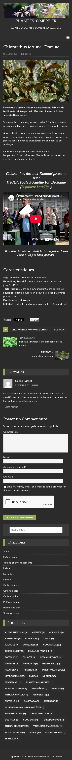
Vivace (35, 732)
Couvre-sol (52, 644)
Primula (58, 688)
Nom (6, 457)
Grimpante (30, 663)
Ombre (7, 579)
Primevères (39, 688)
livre (33, 676)
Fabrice (27, 53)
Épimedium (12, 738)
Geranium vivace (50, 657)
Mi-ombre (8, 573)
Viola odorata (15, 732)
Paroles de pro (11, 607)
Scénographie (11, 613)
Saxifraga (31, 701)
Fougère (29, 657)
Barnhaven (13, 638)
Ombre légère (10, 590)
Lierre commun (15, 676)
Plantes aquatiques (39, 682)
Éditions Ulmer (55, 732)
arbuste (38, 632)
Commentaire (11, 431)
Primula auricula (16, 694)
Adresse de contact (14, 466)
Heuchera (12, 669)
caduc (49, 638)
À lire (6, 551)
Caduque (11, 644)
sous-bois (30, 719)
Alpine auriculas (16, 632)
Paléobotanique (12, 602)
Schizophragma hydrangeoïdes (24, 707)
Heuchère (31, 669)
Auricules (56, 632)
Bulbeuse (32, 638)
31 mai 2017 (12, 53)
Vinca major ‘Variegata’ (47, 726)
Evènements (10, 557)
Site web (8, 476)
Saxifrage (51, 701)
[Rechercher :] (36, 530)
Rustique (12, 701)
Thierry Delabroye (17, 726)
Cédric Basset (14, 651)
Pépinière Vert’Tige (35, 187)
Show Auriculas (41, 713)
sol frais (59, 329)
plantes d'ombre (16, 688)
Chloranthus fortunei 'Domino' (30, 329)
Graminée (11, 663)
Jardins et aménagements (17, 562)
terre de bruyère (53, 719)
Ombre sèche (10, 596)
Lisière (6, 568)
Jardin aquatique (53, 669)
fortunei (11, 657)
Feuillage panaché (40, 651)
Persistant (13, 682)
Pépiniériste (41, 694)
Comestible (31, 644)
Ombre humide (11, 585)
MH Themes (56, 756)
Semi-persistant (15, 713)
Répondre (12, 407)
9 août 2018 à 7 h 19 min (26, 385)
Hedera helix (51, 663)
